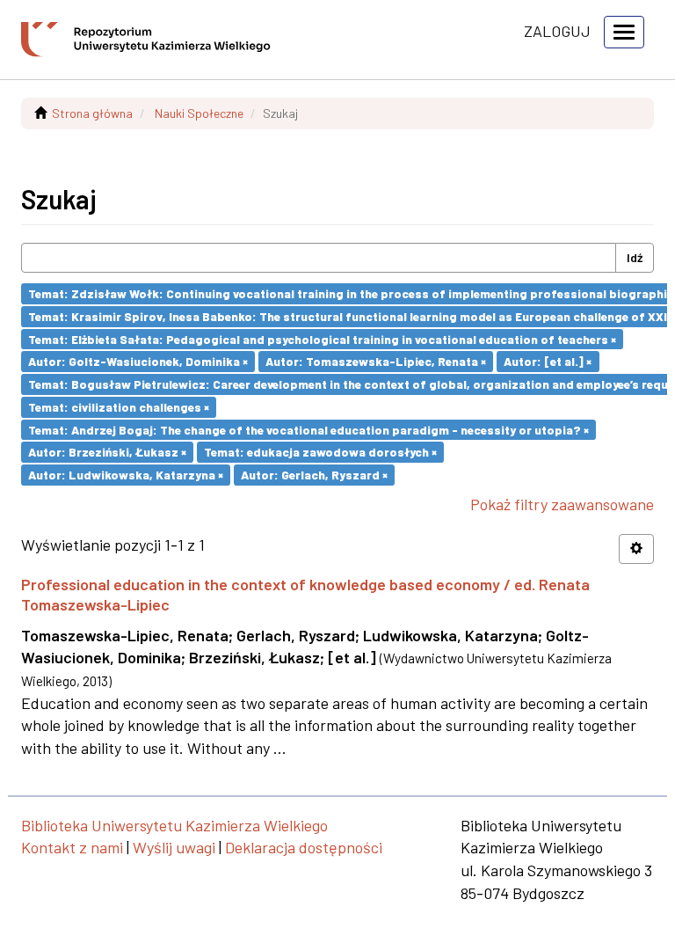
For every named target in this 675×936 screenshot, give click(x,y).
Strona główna (92, 113)
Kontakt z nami (72, 847)
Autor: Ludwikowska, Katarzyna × (125, 474)
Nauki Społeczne (199, 113)
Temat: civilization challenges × (118, 406)
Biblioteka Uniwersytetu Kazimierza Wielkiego (174, 825)
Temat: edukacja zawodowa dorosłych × (320, 451)
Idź (634, 257)
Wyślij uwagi (174, 847)
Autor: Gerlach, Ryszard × (314, 474)
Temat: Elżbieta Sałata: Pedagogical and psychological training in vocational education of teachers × (322, 338)
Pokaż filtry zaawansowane (562, 504)
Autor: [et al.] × (548, 361)
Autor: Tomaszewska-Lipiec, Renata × (375, 361)
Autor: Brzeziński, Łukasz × (107, 451)
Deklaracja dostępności (303, 847)
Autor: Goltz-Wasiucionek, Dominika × (138, 361)
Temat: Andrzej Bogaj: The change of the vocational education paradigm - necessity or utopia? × (308, 428)
